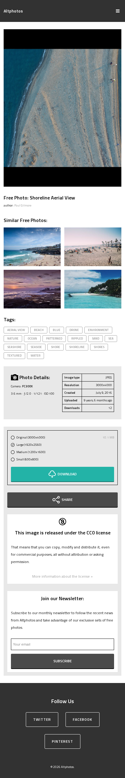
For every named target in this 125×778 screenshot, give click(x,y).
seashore (14, 347)
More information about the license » (62, 576)
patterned (54, 338)
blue (56, 330)
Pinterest (62, 741)
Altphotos (13, 11)
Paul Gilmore (22, 205)
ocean (32, 338)
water (35, 355)
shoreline (77, 347)
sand (95, 338)
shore (55, 347)
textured (14, 355)
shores (99, 347)
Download (67, 474)
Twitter (42, 719)
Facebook (82, 719)
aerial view (16, 330)
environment (98, 330)
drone (74, 330)
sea (110, 338)
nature (13, 338)
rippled (77, 338)
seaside (36, 347)
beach (39, 330)
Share (67, 499)
